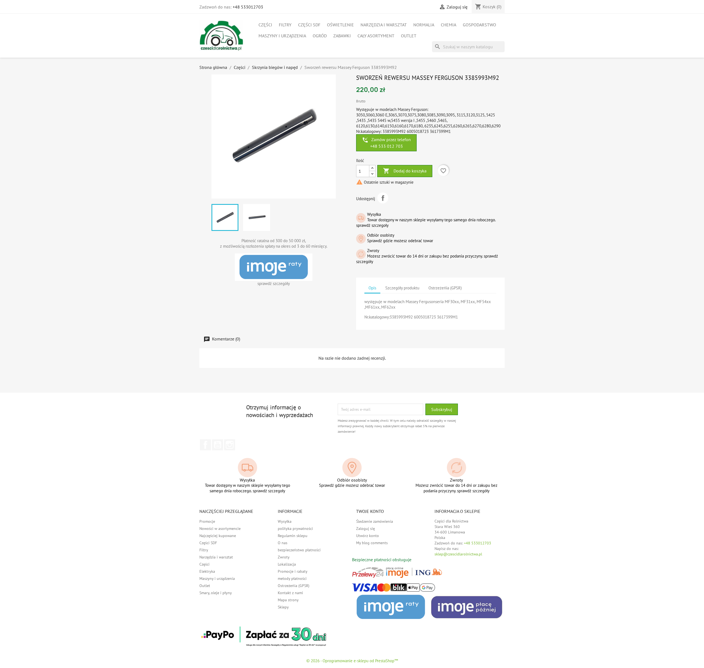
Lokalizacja (287, 564)
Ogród (320, 35)
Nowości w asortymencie (220, 528)
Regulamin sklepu (292, 535)
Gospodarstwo (479, 24)
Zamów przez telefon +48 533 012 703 (386, 143)
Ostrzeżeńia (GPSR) (293, 585)
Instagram (229, 444)
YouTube (217, 444)
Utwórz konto (367, 535)
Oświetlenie (340, 24)
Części (265, 24)
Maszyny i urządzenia (282, 35)
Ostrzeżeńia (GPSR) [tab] (445, 287)
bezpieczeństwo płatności (299, 549)
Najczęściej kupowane (217, 535)
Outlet (408, 35)
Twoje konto (370, 511)
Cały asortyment (376, 35)
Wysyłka (285, 521)
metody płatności (292, 578)
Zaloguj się (365, 528)
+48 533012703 (248, 7)
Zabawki (342, 35)
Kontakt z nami (290, 592)
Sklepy (283, 607)
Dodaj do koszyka (405, 170)
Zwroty (284, 557)
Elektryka (207, 571)
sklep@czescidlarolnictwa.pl (458, 554)
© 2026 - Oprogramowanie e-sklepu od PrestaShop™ (352, 660)
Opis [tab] (372, 287)
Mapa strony (288, 599)
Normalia (423, 24)
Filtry (285, 24)
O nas (282, 542)
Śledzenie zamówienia (374, 521)
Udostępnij (382, 197)
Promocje (207, 521)
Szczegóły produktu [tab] (402, 287)
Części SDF (309, 24)
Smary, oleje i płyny (215, 592)
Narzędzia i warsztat (384, 24)
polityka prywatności (295, 528)
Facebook (205, 444)
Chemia (448, 24)
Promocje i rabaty (292, 571)
